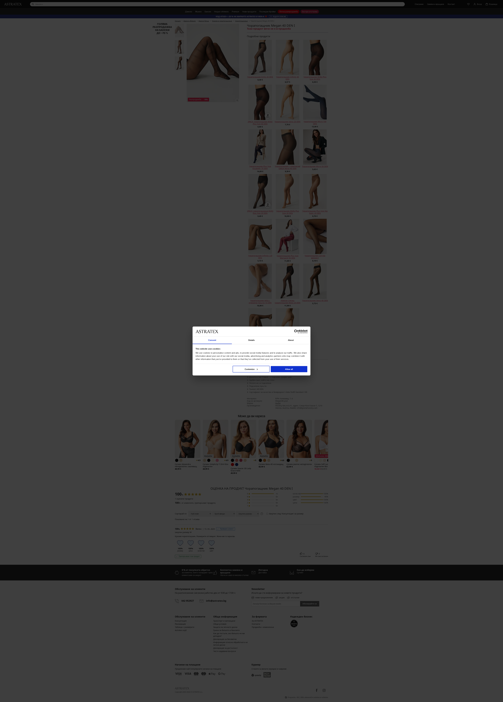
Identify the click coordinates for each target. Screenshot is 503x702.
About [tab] (291, 340)
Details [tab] (251, 340)
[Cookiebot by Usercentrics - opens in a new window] (296, 331)
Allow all (289, 369)
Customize (250, 369)
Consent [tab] (212, 340)
